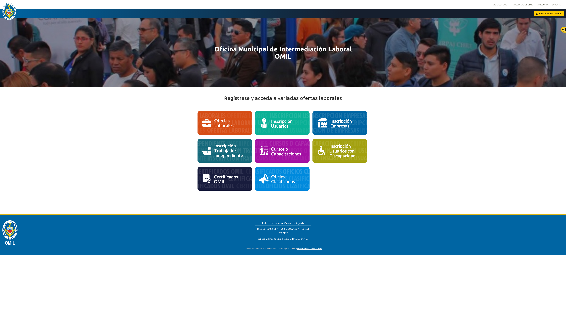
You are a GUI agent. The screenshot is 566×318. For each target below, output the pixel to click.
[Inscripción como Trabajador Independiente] (225, 151)
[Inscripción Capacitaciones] (282, 151)
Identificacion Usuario (550, 13)
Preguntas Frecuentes (550, 5)
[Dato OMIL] (282, 179)
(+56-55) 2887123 (287, 228)
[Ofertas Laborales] (225, 123)
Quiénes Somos (501, 5)
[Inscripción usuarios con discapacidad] (339, 151)
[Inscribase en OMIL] (282, 123)
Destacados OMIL (523, 5)
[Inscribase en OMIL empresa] (339, 123)
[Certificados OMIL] (225, 179)
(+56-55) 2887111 (266, 228)
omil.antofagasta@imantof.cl (309, 248)
